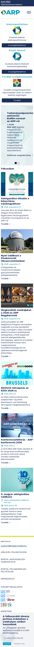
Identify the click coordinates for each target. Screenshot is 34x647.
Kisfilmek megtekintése (19, 155)
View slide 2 (18, 163)
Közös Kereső (17, 50)
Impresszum (7, 579)
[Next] (30, 135)
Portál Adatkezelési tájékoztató (13, 560)
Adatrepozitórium (17, 24)
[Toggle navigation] (29, 12)
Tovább (17, 100)
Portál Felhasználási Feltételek (13, 570)
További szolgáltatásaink (17, 76)
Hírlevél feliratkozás (14, 552)
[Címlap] (10, 12)
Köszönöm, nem (19, 644)
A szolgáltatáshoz (17, 45)
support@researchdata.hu (14, 546)
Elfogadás (7, 644)
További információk (13, 638)
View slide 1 (16, 163)
